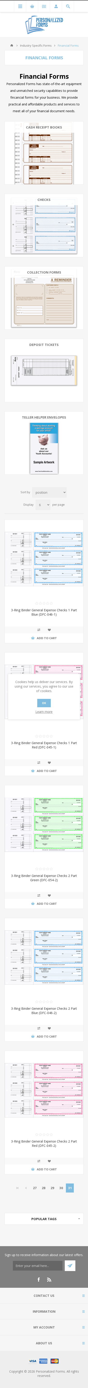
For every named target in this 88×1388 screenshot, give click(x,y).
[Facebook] (38, 1279)
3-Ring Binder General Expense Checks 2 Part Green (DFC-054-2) (44, 878)
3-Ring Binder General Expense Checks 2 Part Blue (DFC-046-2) (44, 1010)
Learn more (44, 711)
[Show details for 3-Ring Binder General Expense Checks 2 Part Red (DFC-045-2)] (44, 1090)
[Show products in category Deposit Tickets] (44, 370)
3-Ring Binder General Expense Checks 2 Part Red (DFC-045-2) (44, 1143)
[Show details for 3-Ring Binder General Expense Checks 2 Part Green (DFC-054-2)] (44, 824)
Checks (44, 199)
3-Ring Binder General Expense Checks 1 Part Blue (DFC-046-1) (44, 612)
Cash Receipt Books (44, 127)
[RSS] (49, 1279)
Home (11, 45)
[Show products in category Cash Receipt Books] (44, 152)
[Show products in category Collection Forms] (44, 298)
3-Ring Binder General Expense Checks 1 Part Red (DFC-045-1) (44, 745)
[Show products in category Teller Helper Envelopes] (44, 443)
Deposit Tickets (44, 344)
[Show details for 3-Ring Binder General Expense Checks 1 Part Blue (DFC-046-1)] (44, 559)
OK (44, 703)
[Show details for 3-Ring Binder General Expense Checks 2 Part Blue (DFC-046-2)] (44, 957)
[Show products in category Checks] (44, 225)
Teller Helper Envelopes (44, 417)
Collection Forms (44, 272)
